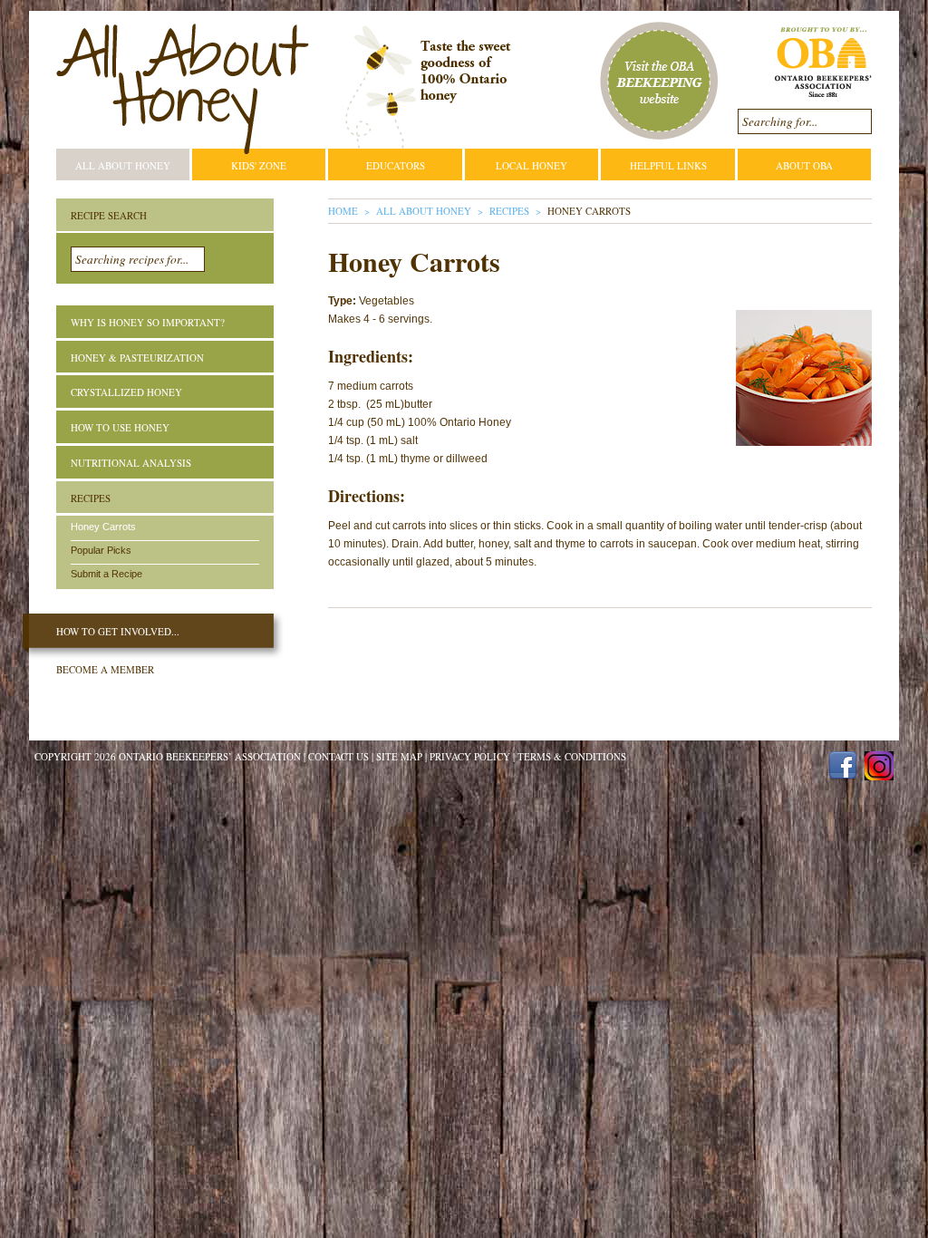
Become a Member (105, 669)
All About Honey (122, 165)
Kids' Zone (258, 165)
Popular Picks (101, 550)
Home (343, 211)
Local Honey (531, 165)
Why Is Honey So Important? (148, 322)
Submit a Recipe (106, 573)
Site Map (399, 756)
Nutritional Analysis (131, 462)
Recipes (509, 211)
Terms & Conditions (571, 756)
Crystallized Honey (126, 392)
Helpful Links (668, 165)
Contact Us (338, 756)
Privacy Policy (470, 756)
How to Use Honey (120, 427)
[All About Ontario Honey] (182, 89)
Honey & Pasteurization (137, 357)
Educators (395, 165)
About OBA (804, 165)
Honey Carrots (103, 526)
